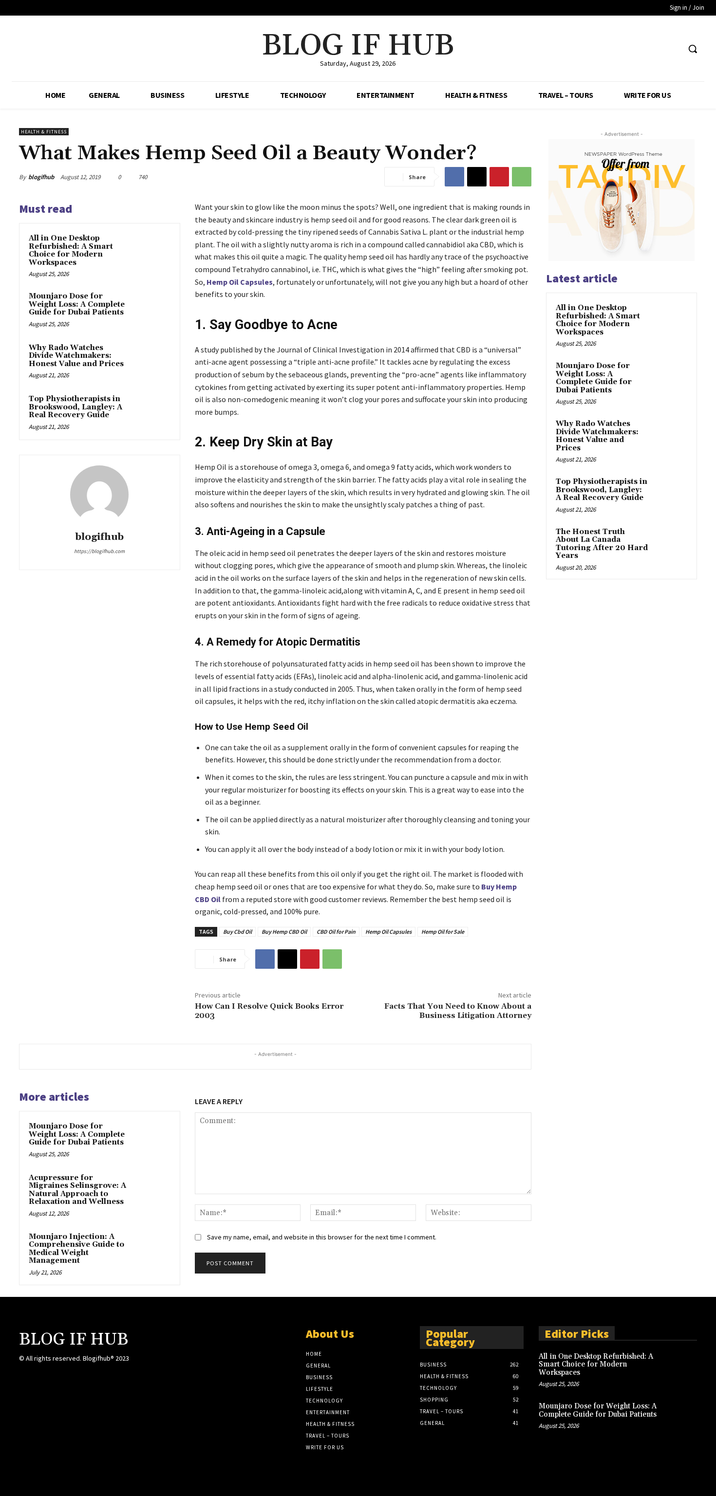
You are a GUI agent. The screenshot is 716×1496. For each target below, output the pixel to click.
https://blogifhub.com (99, 551)
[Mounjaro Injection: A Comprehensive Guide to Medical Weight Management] (151, 1249)
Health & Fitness (44, 132)
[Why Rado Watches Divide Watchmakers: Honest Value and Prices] (151, 360)
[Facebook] (635, 48)
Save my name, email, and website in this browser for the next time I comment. (321, 1237)
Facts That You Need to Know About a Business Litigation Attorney (457, 1010)
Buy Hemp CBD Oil (284, 931)
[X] (653, 48)
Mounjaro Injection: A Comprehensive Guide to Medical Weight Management (76, 1249)
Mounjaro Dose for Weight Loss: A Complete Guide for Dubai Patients (77, 304)
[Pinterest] (499, 176)
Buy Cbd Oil (237, 931)
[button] (692, 48)
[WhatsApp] (521, 176)
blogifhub (41, 177)
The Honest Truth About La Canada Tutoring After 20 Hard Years (602, 544)
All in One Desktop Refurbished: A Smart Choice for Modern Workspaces (71, 250)
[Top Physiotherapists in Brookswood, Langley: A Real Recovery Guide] (151, 411)
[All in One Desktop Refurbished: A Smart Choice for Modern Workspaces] (151, 251)
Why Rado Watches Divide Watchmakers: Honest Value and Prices (76, 356)
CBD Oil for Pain (336, 931)
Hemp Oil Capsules (240, 282)
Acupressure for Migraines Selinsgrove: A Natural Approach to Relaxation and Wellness (77, 1190)
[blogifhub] (99, 494)
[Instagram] (152, 1367)
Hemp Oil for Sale (442, 931)
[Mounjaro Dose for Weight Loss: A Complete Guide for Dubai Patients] (151, 309)
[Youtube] (671, 48)
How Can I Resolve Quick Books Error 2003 (269, 1010)
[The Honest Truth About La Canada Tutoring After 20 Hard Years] (670, 543)
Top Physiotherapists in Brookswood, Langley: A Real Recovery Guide (75, 407)
